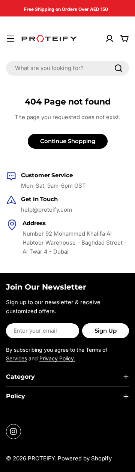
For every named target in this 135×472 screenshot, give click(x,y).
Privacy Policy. (57, 358)
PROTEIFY (41, 458)
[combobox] (67, 68)
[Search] (118, 68)
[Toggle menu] (10, 38)
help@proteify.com (46, 209)
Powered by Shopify (85, 458)
